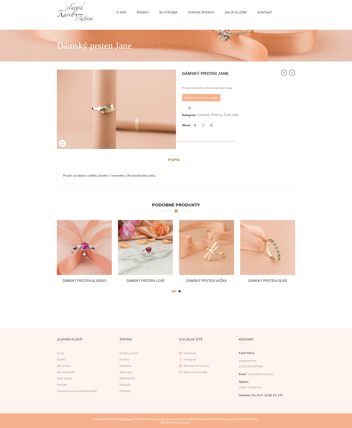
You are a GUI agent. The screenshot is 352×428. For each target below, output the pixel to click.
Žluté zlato (231, 115)
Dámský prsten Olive (267, 280)
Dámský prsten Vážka (206, 280)
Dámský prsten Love (145, 280)
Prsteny (216, 115)
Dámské (203, 115)
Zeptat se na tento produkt (201, 97)
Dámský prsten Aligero (84, 280)
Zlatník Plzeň (124, 419)
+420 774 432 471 (250, 387)
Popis (174, 160)
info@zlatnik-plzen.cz (260, 374)
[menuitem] (121, 12)
